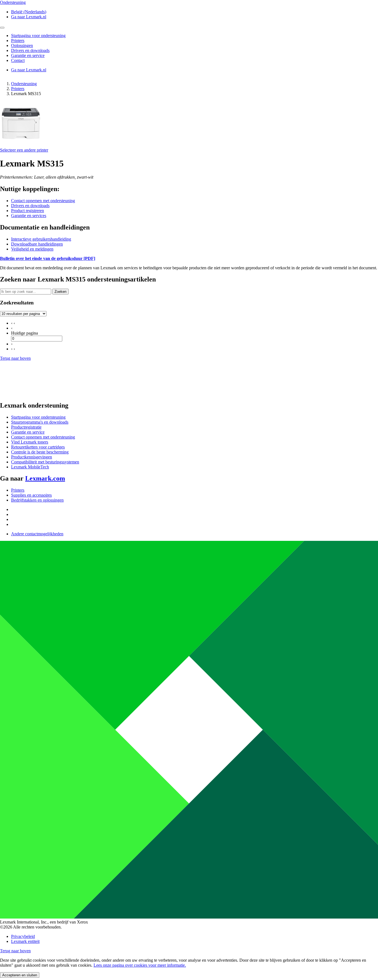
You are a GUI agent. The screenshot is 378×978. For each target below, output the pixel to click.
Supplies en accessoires (31, 495)
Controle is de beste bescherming (40, 452)
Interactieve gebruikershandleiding (41, 239)
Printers (17, 88)
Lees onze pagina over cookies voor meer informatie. (140, 965)
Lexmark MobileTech (30, 467)
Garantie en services (28, 215)
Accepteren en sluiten (19, 975)
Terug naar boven (15, 358)
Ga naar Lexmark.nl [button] (28, 16)
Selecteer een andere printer (24, 150)
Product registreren (27, 210)
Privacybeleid (23, 936)
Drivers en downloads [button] (30, 50)
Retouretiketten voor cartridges (38, 447)
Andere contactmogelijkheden (37, 533)
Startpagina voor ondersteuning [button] (38, 35)
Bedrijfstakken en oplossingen (37, 500)
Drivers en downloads (30, 205)
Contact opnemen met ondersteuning (43, 200)
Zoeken (60, 292)
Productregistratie (26, 427)
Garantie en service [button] (28, 55)
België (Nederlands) (28, 11)
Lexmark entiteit (25, 941)
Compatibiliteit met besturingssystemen (45, 462)
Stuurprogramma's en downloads (39, 422)
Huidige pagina (24, 333)
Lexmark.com (45, 478)
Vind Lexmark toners (29, 442)
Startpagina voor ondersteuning (38, 417)
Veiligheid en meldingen (32, 249)
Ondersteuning (24, 83)
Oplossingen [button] (22, 45)
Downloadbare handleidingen (37, 244)
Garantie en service (28, 432)
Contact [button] (18, 60)
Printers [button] (17, 40)
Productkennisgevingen (31, 457)
